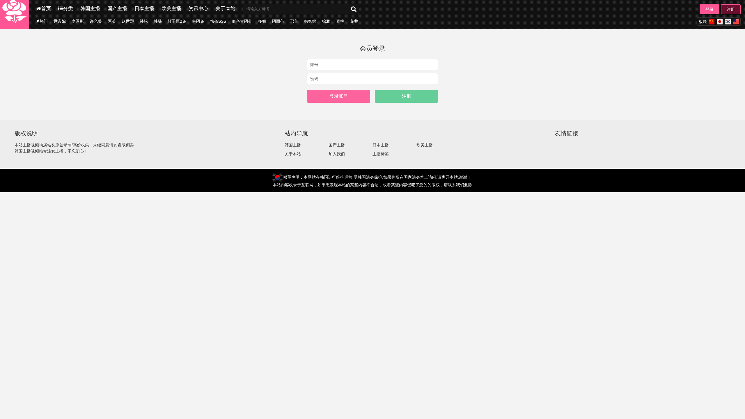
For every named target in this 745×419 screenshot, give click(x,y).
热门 (44, 21)
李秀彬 (78, 21)
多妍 (262, 21)
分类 (68, 8)
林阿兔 (198, 21)
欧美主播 (171, 8)
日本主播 (144, 8)
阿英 (112, 21)
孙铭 (144, 21)
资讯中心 (198, 8)
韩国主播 (90, 8)
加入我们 (337, 154)
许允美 (96, 21)
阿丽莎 (278, 21)
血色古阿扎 (242, 21)
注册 (731, 9)
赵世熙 (128, 21)
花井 (354, 21)
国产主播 (117, 8)
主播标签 (380, 154)
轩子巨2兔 (177, 21)
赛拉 (340, 21)
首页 (46, 8)
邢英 (294, 21)
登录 (709, 9)
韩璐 (158, 21)
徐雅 (326, 21)
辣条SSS (218, 21)
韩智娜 (310, 21)
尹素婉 (60, 21)
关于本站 (225, 8)
